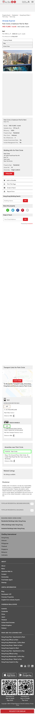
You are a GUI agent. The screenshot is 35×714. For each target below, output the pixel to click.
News (3, 569)
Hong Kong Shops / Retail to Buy (11, 659)
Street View (6, 46)
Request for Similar (17, 711)
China (3, 614)
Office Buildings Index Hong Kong (12, 525)
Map (4, 43)
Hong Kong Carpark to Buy (9, 662)
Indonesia (4, 555)
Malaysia (4, 552)
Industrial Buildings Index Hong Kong (12, 528)
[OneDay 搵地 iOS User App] (9, 675)
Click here (17, 381)
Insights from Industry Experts (10, 600)
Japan (3, 617)
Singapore (4, 549)
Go (25, 200)
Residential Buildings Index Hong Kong (13, 521)
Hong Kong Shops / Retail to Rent (11, 645)
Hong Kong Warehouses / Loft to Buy (12, 656)
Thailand (4, 546)
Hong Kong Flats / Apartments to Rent (13, 637)
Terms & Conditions (24, 703)
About (3, 566)
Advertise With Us (6, 571)
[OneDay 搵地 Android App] (25, 675)
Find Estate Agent (6, 580)
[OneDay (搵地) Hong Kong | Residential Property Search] (9, 1)
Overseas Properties (7, 597)
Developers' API (6, 594)
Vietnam (4, 540)
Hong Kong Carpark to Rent (10, 648)
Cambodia (4, 611)
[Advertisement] (17, 93)
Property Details (7, 40)
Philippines (4, 543)
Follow (9, 174)
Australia (4, 609)
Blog (2, 591)
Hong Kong (5, 538)
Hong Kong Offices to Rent (9, 640)
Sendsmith (30, 223)
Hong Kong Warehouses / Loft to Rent (13, 642)
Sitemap (3, 582)
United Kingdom (6, 625)
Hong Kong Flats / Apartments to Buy (12, 651)
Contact (3, 574)
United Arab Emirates (8, 622)
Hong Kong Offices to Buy (9, 654)
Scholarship (4, 577)
